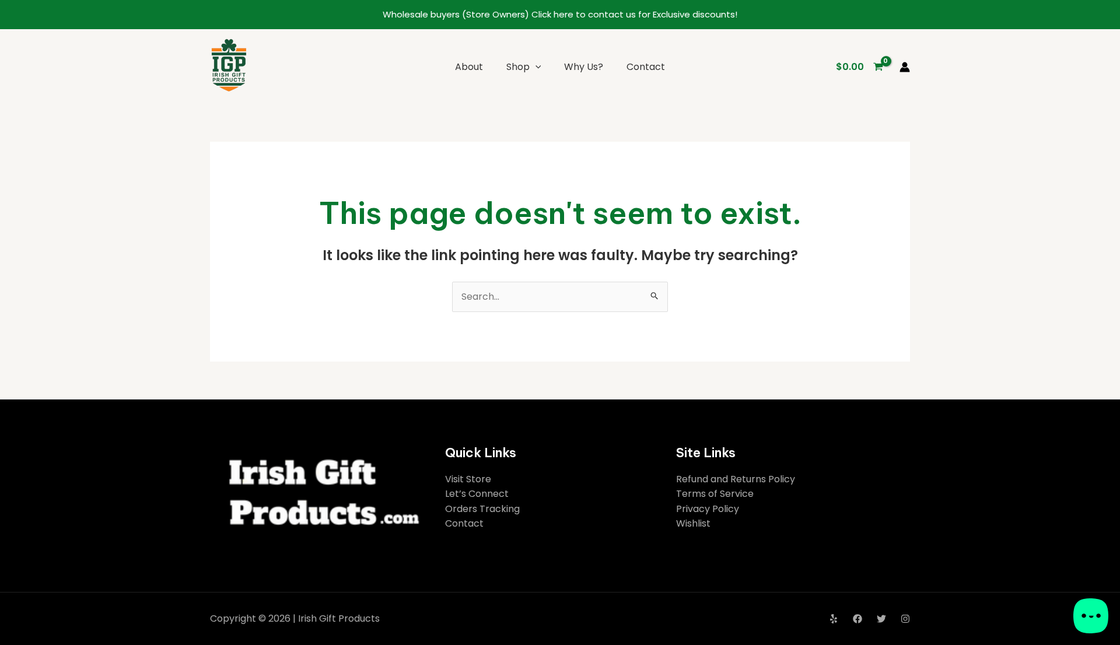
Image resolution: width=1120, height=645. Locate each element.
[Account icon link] (905, 67)
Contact (645, 66)
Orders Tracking (482, 509)
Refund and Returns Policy (735, 479)
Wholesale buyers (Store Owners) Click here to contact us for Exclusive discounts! (560, 14)
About (469, 66)
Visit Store (468, 479)
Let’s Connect (477, 493)
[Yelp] (833, 618)
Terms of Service (715, 493)
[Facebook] (857, 618)
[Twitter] (881, 618)
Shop (518, 66)
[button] (535, 66)
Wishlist (693, 523)
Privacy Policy (707, 509)
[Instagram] (905, 618)
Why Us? (583, 66)
